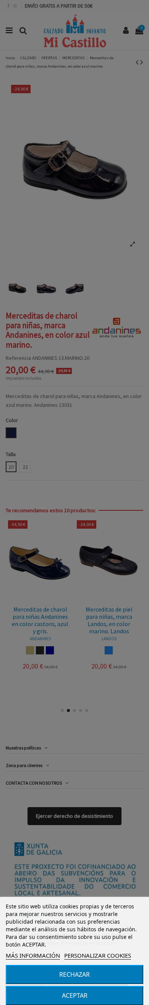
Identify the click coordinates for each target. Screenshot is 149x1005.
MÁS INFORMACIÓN (33, 955)
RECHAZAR (74, 974)
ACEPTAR (74, 995)
